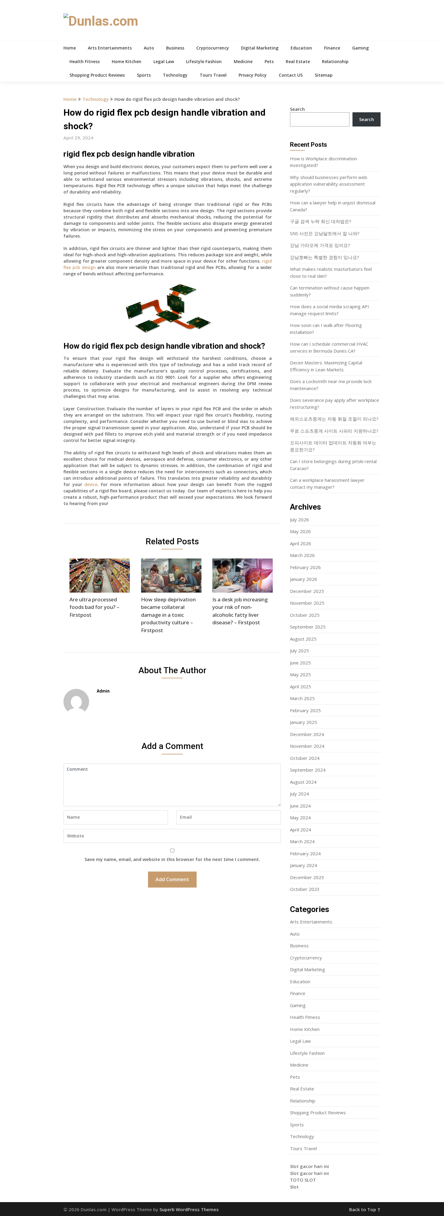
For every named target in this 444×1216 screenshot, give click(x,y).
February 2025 (305, 710)
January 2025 (303, 722)
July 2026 (299, 520)
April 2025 (300, 686)
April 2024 (300, 830)
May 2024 (300, 817)
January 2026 (303, 579)
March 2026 (302, 555)
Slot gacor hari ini (309, 1166)
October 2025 (305, 615)
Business (175, 48)
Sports (144, 75)
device (90, 484)
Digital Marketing (259, 48)
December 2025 (307, 591)
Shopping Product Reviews (97, 75)
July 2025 (299, 651)
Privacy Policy (253, 75)
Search (297, 109)
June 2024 (300, 806)
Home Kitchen (126, 61)
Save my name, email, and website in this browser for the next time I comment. (172, 859)
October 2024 (305, 758)
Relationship (335, 61)
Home (69, 48)
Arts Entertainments (110, 48)
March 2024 (302, 841)
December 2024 (307, 734)
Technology (175, 75)
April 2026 (300, 543)
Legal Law (163, 61)
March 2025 (302, 698)
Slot (294, 1187)
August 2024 (303, 782)
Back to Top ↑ (365, 1209)
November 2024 (307, 746)
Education (301, 48)
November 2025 (307, 603)
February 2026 (305, 567)
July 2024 (299, 794)
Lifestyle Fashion (204, 61)
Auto (149, 48)
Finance (332, 48)
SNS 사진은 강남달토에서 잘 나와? (324, 233)
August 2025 (303, 639)
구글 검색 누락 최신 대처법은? (320, 221)
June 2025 (300, 663)
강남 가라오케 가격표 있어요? (320, 245)
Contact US (291, 75)
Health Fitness (84, 61)
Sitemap (324, 75)
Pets (269, 61)
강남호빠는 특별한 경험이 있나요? (324, 257)
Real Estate (298, 61)
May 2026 (300, 531)
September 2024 (308, 770)
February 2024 (305, 853)
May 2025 (300, 674)
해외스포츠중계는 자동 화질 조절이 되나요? (334, 419)
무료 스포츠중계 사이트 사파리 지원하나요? (334, 431)
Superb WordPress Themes (189, 1209)
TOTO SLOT (303, 1180)
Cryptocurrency (212, 48)
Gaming (360, 48)
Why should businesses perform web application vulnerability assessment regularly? (328, 184)
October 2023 (305, 889)
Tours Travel (213, 75)
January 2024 (303, 865)
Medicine (243, 61)
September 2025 (308, 627)
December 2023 (307, 877)
